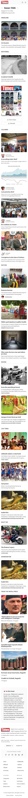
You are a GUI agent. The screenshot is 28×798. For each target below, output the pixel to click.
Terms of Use (18, 795)
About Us (8, 745)
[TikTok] (22, 754)
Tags (4, 781)
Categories (6, 778)
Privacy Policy (10, 795)
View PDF (12, 123)
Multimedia (20, 761)
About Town (20, 770)
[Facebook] (5, 754)
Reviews (19, 767)
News (4, 761)
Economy (5, 770)
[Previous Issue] (2, 8)
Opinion (19, 764)
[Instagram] (15, 754)
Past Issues (20, 781)
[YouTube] (12, 754)
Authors (5, 784)
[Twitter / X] (9, 754)
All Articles (19, 778)
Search (19, 786)
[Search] (22, 2)
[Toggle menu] (25, 2)
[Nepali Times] (5, 730)
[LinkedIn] (19, 754)
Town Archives (21, 784)
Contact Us (19, 745)
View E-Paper (12, 119)
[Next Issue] (18, 8)
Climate (5, 767)
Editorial (5, 764)
